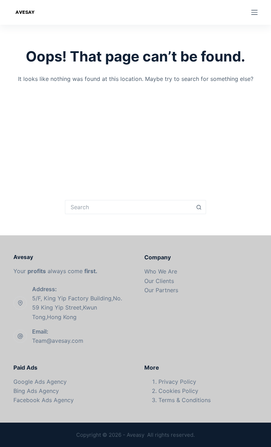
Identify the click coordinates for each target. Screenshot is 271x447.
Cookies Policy (178, 390)
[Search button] (199, 207)
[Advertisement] (136, 136)
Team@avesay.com (57, 340)
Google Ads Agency (40, 381)
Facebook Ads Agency (43, 400)
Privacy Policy (177, 381)
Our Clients (159, 280)
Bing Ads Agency (36, 390)
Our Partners (161, 290)
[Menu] (254, 12)
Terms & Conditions (184, 400)
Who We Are (160, 271)
